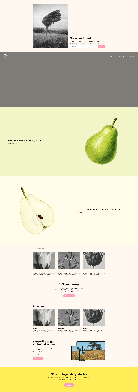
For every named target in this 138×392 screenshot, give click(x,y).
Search (101, 46)
